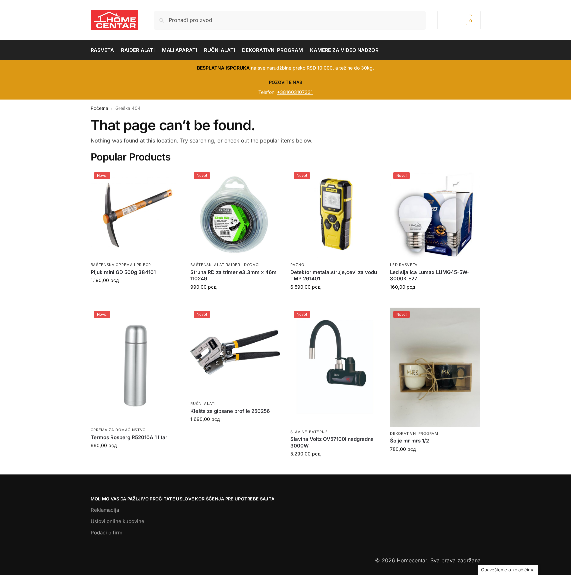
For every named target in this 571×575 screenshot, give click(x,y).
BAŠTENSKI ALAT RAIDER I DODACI (225, 264)
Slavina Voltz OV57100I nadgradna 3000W (332, 442)
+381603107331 (295, 92)
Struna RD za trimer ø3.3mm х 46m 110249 (233, 275)
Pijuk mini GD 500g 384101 (123, 272)
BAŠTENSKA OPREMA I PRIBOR (121, 264)
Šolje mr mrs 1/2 (409, 440)
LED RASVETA (404, 264)
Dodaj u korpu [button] (135, 294)
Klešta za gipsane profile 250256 (230, 411)
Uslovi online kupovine (117, 521)
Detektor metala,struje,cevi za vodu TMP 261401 (333, 275)
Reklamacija (105, 510)
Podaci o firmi (107, 532)
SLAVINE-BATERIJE (309, 432)
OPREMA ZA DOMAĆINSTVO (118, 430)
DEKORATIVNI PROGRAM (414, 433)
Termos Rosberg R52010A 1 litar (129, 437)
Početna (99, 108)
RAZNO (297, 264)
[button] (458, 20)
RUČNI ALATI (203, 403)
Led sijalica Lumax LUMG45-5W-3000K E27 (429, 275)
